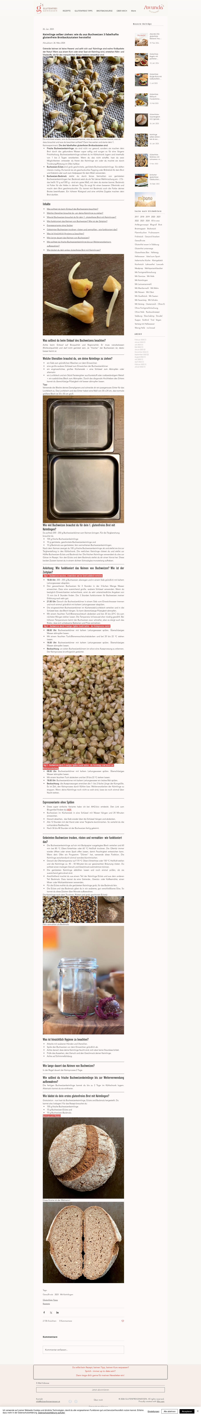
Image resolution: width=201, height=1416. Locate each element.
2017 (137, 217)
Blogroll (153, 224)
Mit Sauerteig (140, 300)
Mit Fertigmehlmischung (145, 272)
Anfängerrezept (141, 224)
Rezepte (46, 1303)
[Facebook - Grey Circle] (70, 1401)
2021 (159, 217)
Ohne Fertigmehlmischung (146, 308)
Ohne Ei (161, 304)
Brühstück (151, 228)
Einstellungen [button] (153, 1411)
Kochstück (139, 264)
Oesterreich (151, 304)
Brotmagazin (140, 228)
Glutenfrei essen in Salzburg (147, 244)
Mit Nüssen (140, 292)
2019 (148, 217)
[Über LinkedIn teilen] (57, 1312)
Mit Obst (150, 292)
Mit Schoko (153, 300)
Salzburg (138, 316)
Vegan (158, 320)
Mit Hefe (150, 276)
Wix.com (160, 1401)
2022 (137, 221)
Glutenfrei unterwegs (144, 248)
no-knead (151, 328)
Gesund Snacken (152, 236)
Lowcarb (160, 264)
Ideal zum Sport (153, 256)
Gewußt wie (48, 1294)
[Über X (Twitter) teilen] (50, 1312)
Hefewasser (140, 256)
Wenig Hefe (140, 328)
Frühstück (139, 236)
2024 (148, 221)
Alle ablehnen (170, 1411)
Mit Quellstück (141, 296)
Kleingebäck (157, 260)
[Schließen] (197, 1411)
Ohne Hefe (139, 312)
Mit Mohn (155, 288)
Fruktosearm (153, 232)
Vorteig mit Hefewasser (145, 324)
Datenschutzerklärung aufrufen (51, 1412)
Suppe (138, 320)
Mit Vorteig (139, 304)
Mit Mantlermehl (142, 288)
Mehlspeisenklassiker (154, 268)
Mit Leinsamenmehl (143, 284)
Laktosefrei (150, 264)
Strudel (159, 316)
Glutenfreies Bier (142, 252)
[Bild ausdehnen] (56, 909)
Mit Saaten (153, 296)
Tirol (152, 320)
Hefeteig (154, 252)
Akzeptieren (187, 1411)
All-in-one (155, 221)
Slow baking (149, 316)
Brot (160, 224)
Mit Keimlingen (66, 1294)
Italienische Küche (142, 260)
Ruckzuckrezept (153, 312)
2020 (153, 217)
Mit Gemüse (140, 276)
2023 (57, 1294)
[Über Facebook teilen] (44, 1312)
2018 (142, 217)
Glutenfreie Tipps (50, 1300)
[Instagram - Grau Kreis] (76, 1401)
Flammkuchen (141, 232)
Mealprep (139, 268)
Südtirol (145, 320)
